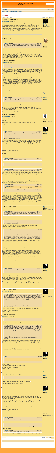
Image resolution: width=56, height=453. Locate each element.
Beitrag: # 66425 (4, 373)
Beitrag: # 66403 (4, 40)
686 (46, 62)
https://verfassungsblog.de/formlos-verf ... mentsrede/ (11, 32)
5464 (46, 25)
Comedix (6, 15)
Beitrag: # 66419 (4, 208)
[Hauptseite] (10, 5)
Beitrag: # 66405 (4, 62)
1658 (46, 99)
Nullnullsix (44, 97)
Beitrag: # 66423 (4, 316)
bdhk (44, 60)
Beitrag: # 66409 (4, 116)
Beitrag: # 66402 (4, 21)
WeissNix (44, 23)
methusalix (45, 118)
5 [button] (50, 17)
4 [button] (49, 17)
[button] (46, 17)
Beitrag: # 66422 (4, 291)
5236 (46, 120)
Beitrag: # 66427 (4, 388)
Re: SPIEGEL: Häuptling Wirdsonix (10, 19)
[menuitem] (7, 9)
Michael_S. (8, 40)
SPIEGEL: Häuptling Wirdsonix (10, 14)
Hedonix (6, 294)
